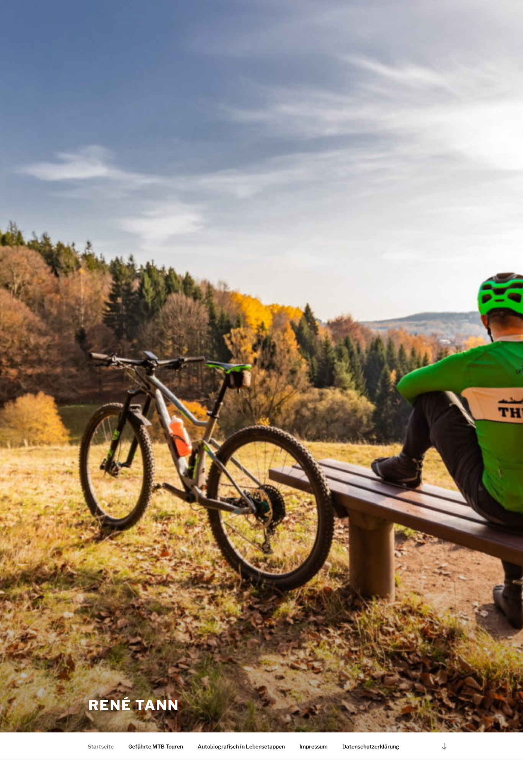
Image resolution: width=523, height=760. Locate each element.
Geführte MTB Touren (155, 746)
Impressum (313, 746)
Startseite (101, 746)
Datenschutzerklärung (370, 746)
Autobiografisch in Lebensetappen (241, 746)
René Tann (133, 705)
